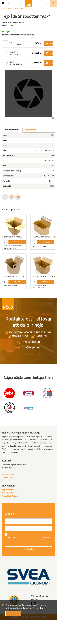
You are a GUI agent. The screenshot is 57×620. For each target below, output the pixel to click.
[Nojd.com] (28, 3)
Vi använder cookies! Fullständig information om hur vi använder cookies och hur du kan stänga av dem (26, 606)
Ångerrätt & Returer (10, 496)
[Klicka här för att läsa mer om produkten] (14, 226)
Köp (51, 44)
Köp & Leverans (8, 490)
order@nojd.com (9, 477)
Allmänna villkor (8, 493)
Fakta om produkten (12, 130)
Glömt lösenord (46, 537)
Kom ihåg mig (10, 537)
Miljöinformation (31, 130)
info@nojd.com (8, 474)
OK (13, 614)
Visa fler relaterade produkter (17, 296)
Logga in (28, 549)
